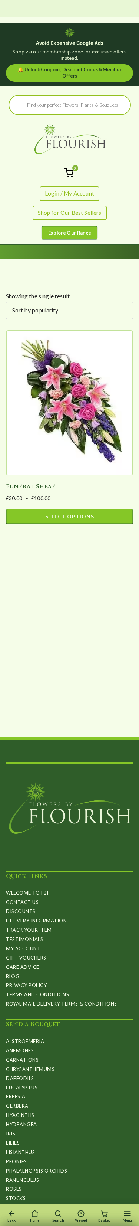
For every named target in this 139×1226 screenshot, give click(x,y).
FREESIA (16, 1096)
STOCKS (16, 1198)
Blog (12, 976)
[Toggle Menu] (69, 233)
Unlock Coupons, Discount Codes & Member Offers (70, 73)
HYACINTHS (20, 1115)
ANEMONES (20, 1050)
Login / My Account (69, 193)
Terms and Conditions (37, 994)
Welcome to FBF (28, 893)
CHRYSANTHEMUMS (30, 1069)
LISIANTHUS (20, 1152)
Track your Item (29, 930)
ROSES (14, 1189)
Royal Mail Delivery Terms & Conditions (61, 1004)
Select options (69, 516)
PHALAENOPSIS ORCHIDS (36, 1171)
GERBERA (17, 1106)
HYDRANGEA (21, 1124)
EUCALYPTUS (21, 1088)
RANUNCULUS (22, 1180)
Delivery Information (36, 921)
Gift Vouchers (26, 958)
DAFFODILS (20, 1078)
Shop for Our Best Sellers (70, 212)
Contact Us (22, 902)
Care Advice (22, 967)
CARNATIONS (22, 1060)
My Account (23, 948)
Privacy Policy (26, 985)
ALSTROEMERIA (25, 1041)
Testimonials (24, 939)
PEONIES (16, 1161)
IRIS (10, 1134)
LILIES (13, 1143)
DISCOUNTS (21, 911)
